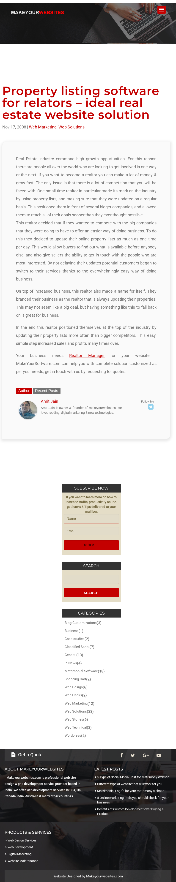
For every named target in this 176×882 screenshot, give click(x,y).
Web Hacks (73, 695)
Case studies (75, 639)
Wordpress (73, 735)
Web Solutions (71, 127)
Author (24, 391)
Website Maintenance (23, 861)
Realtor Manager (86, 355)
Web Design (74, 687)
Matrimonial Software (81, 671)
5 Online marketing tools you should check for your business (133, 800)
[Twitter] (151, 407)
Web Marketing (43, 127)
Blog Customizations (81, 623)
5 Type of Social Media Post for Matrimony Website (133, 777)
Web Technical (76, 727)
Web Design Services (22, 840)
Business (72, 631)
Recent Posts (46, 391)
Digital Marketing (20, 854)
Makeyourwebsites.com (104, 876)
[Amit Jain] (28, 415)
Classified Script (77, 647)
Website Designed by (69, 876)
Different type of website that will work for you (129, 784)
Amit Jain (49, 401)
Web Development (20, 847)
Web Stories (74, 719)
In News (71, 663)
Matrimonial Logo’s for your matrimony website (130, 791)
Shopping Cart (75, 679)
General (70, 655)
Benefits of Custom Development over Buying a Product (130, 811)
